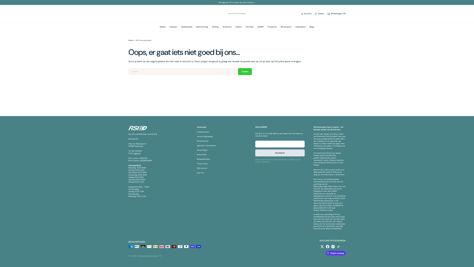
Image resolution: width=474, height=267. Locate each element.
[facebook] (327, 246)
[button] (306, 13)
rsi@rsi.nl (137, 153)
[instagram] (333, 246)
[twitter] (322, 246)
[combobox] (182, 71)
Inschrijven (280, 153)
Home (130, 40)
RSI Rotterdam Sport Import (148, 256)
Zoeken (245, 71)
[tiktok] (338, 246)
